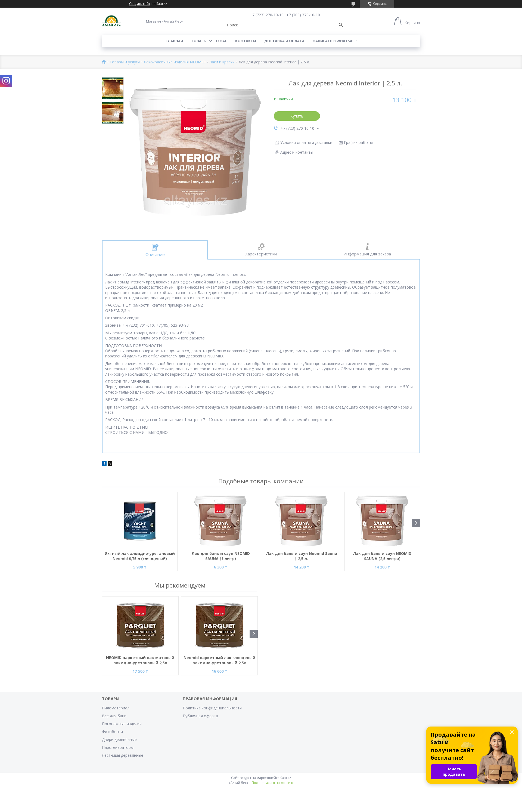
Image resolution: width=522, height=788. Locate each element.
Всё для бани (114, 715)
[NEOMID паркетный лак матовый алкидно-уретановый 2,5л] (140, 625)
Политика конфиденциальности (212, 707)
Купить (296, 116)
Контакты (245, 40)
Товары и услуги (125, 62)
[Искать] (341, 25)
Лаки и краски (222, 62)
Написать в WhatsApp (335, 40)
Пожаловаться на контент (272, 782)
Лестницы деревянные (122, 755)
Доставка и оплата (284, 40)
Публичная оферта (200, 715)
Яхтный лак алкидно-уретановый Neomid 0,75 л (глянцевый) (140, 556)
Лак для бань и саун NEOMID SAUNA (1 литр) (220, 556)
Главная (174, 40)
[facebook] (104, 464)
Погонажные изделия (122, 723)
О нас (221, 40)
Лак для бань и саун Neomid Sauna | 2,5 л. (301, 556)
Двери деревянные (119, 739)
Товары (199, 40)
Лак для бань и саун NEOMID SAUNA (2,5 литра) (382, 556)
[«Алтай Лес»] (111, 21)
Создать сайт (139, 4)
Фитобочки (112, 731)
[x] (110, 464)
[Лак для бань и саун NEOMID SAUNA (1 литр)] (220, 521)
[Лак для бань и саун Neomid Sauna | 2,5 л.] (301, 521)
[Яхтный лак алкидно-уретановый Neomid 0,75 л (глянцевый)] (140, 521)
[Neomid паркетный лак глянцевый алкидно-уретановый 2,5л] (219, 625)
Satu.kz (285, 777)
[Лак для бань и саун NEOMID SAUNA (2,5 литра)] (382, 521)
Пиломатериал (115, 707)
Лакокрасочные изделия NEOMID (175, 62)
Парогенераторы (117, 747)
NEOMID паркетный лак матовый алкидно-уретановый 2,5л (140, 660)
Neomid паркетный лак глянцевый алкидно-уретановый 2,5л (219, 660)
